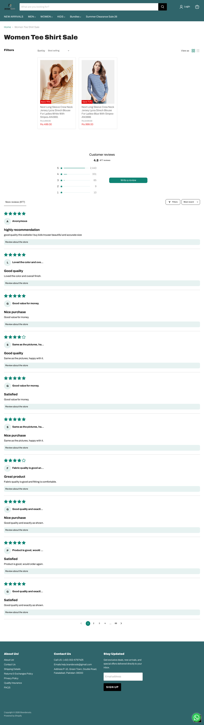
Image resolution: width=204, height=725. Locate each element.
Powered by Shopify (13, 716)
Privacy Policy (11, 678)
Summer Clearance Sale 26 (101, 16)
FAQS (7, 687)
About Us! (9, 660)
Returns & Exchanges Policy (18, 673)
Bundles (75, 16)
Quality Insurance (13, 683)
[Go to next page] (122, 623)
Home (7, 27)
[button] (185, 7)
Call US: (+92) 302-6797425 (69, 660)
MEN (31, 16)
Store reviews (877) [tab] (15, 202)
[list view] (198, 50)
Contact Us (9, 664)
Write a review (128, 180)
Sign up (112, 687)
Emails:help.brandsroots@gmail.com (73, 664)
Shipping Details (12, 669)
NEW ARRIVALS (13, 16)
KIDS (60, 16)
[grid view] (193, 50)
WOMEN (45, 16)
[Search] (162, 6)
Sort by (41, 50)
